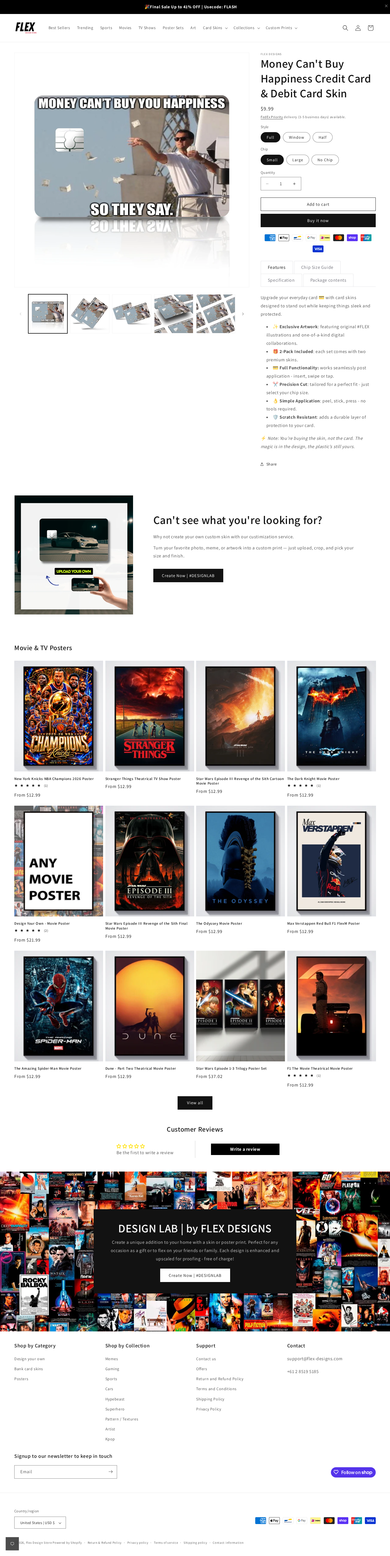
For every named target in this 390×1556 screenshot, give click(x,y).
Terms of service (166, 1543)
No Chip (325, 159)
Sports (111, 1378)
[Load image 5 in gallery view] (215, 313)
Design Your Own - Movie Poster (42, 923)
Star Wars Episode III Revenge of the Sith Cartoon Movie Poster (240, 781)
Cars (109, 1388)
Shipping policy (195, 1543)
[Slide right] (243, 314)
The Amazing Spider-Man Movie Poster (48, 1068)
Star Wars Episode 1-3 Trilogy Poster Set (231, 1068)
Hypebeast (115, 1398)
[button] (215, 28)
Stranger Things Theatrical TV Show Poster (143, 778)
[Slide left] (20, 314)
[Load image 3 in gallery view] (131, 313)
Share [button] (271, 464)
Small (272, 159)
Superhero (115, 1408)
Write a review (245, 1149)
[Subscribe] (110, 1471)
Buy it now (318, 220)
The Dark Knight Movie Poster (313, 778)
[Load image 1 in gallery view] (47, 313)
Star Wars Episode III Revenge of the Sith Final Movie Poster (146, 926)
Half (323, 137)
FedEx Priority (272, 117)
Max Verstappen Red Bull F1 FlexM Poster (323, 923)
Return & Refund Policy (105, 1543)
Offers (201, 1368)
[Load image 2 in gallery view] (89, 313)
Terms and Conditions (216, 1388)
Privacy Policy (208, 1408)
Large (297, 159)
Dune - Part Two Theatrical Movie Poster (140, 1068)
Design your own (29, 1358)
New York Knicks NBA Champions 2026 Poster (54, 778)
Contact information (228, 1543)
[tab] (277, 267)
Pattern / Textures (121, 1418)
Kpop (110, 1439)
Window (296, 137)
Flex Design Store (39, 1543)
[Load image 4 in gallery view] (173, 313)
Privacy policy (137, 1543)
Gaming (112, 1368)
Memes (111, 1358)
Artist (110, 1428)
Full (270, 137)
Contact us (206, 1358)
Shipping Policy (210, 1398)
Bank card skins (28, 1368)
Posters (21, 1378)
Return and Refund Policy (219, 1378)
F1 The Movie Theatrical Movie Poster (320, 1068)
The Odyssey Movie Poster (219, 923)
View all (195, 1102)
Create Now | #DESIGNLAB (188, 575)
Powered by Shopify (67, 1543)
